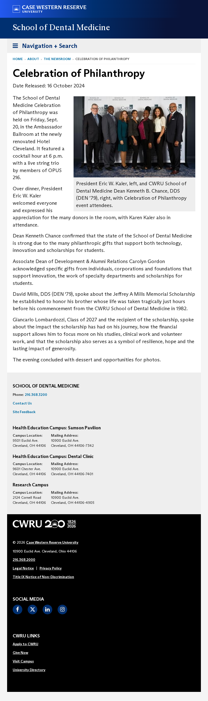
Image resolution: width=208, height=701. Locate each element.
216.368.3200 (36, 394)
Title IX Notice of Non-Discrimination (43, 577)
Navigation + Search (43, 47)
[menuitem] (29, 644)
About (33, 59)
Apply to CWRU (25, 644)
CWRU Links (26, 636)
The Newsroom (57, 59)
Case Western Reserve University (52, 542)
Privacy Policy (51, 568)
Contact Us (22, 403)
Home (18, 59)
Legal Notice (23, 568)
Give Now (20, 652)
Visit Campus (23, 661)
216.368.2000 (24, 559)
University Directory (29, 670)
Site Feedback (24, 412)
